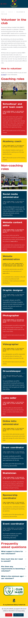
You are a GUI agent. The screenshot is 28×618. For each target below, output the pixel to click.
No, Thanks (18, 614)
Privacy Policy (21, 611)
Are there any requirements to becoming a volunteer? (13, 569)
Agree (9, 614)
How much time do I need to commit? (12, 560)
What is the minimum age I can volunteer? (12, 577)
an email (3, 74)
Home (3, 12)
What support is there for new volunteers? (12, 552)
